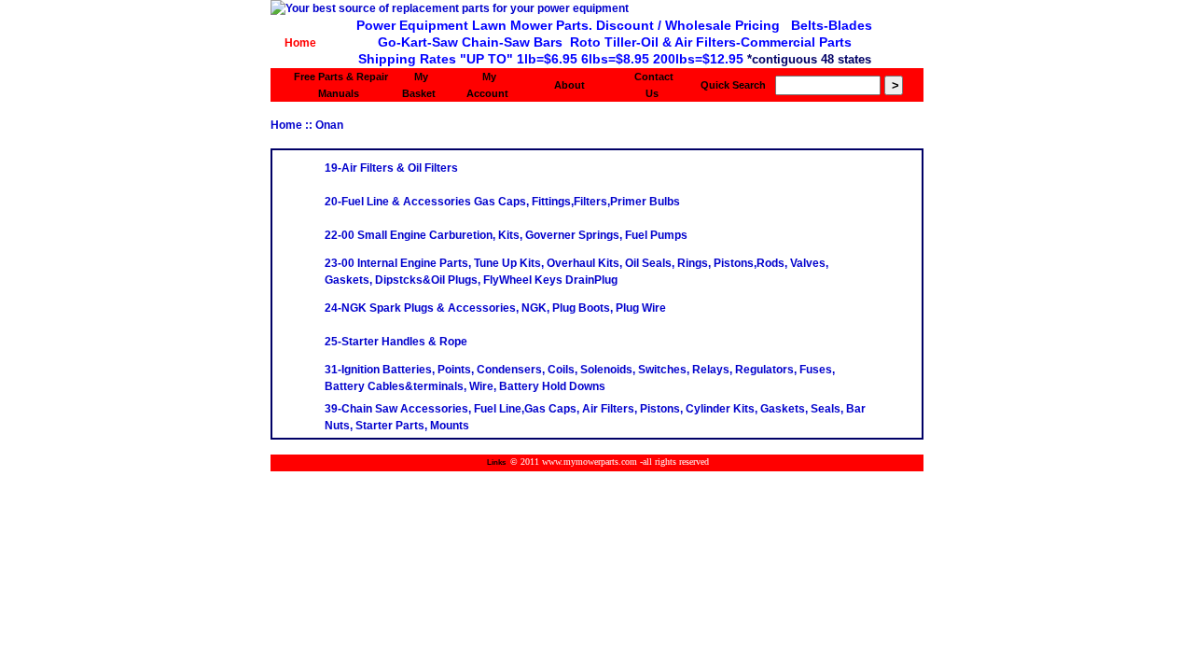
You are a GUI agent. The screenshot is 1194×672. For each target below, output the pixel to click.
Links (496, 462)
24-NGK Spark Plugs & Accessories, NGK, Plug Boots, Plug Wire (495, 308)
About (569, 85)
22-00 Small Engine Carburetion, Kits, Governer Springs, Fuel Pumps (506, 235)
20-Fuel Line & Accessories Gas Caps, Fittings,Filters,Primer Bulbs (502, 201)
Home (300, 42)
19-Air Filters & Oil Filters (391, 168)
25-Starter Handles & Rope (396, 341)
